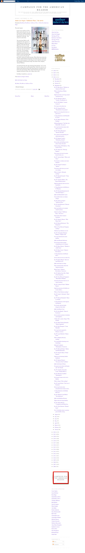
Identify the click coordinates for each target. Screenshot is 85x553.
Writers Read (54, 43)
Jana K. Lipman (55, 504)
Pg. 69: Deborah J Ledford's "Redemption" (60, 374)
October (57, 83)
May (56, 421)
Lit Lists (53, 45)
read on (29, 74)
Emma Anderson (55, 510)
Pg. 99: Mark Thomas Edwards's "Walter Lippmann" (61, 323)
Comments (56, 544)
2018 (54, 440)
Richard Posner (55, 532)
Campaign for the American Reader (42, 8)
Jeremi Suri (54, 534)
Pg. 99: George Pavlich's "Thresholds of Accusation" (61, 109)
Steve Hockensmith (56, 512)
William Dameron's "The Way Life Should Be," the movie (62, 124)
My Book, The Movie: (24, 83)
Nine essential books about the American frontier (61, 266)
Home (32, 96)
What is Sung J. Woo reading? (61, 381)
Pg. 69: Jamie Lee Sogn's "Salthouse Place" (59, 201)
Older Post (46, 96)
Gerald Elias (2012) (56, 496)
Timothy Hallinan (56, 500)
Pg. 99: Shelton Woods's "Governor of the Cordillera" (61, 360)
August (56, 414)
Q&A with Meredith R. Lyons (60, 194)
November (57, 81)
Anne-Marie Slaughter (57, 525)
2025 (54, 72)
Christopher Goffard (56, 517)
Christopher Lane (55, 515)
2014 (54, 449)
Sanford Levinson (56, 527)
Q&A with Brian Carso (59, 309)
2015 (54, 447)
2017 (54, 443)
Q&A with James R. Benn (60, 364)
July (56, 416)
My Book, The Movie (56, 38)
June (56, 418)
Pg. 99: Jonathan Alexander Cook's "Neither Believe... (60, 370)
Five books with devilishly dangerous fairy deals (60, 306)
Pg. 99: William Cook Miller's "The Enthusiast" (61, 395)
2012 (54, 453)
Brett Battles (54, 502)
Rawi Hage (54, 495)
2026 (54, 70)
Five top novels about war (60, 106)
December (57, 79)
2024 (54, 75)
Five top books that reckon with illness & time (61, 127)
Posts (55, 541)
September (57, 85)
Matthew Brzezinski (56, 523)
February (57, 427)
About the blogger (56, 34)
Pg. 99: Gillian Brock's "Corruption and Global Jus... (61, 403)
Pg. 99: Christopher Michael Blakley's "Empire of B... (60, 233)
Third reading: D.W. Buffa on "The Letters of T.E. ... (62, 146)
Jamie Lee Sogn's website (23, 76)
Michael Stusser (55, 519)
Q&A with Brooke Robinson (60, 240)
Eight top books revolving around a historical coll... (62, 95)
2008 (54, 462)
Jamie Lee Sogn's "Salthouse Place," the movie (60, 212)
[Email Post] (39, 89)
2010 (54, 458)
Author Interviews (56, 41)
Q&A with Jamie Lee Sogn (21, 80)
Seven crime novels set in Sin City (62, 257)
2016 (54, 445)
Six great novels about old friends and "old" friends (61, 366)
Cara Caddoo (55, 491)
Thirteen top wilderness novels (61, 230)
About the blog (55, 32)
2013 (54, 451)
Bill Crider (54, 513)
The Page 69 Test (55, 36)
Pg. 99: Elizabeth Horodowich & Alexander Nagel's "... (61, 191)
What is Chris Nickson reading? (61, 292)
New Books (54, 47)
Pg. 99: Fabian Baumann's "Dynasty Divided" (60, 131)
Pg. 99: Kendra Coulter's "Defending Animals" (59, 139)
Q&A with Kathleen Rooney (60, 398)
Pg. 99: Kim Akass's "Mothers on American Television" (61, 88)
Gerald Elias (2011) (56, 498)
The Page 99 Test (55, 39)
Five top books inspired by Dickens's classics (60, 330)
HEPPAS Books (55, 49)
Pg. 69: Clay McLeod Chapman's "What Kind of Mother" (61, 277)
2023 (54, 77)
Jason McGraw (55, 493)
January (56, 429)
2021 (54, 434)
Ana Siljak (54, 508)
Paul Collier (54, 528)
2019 (54, 438)
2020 (54, 436)
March (56, 425)
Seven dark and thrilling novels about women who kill (61, 142)
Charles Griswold (55, 521)
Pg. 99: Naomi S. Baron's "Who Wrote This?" (61, 220)
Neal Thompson (55, 530)
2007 (54, 464)
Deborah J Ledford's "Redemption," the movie (60, 345)
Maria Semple (55, 506)
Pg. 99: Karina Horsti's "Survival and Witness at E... (61, 260)
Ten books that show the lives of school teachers (61, 281)
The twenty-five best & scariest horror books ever (61, 154)
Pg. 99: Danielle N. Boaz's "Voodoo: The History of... (60, 99)
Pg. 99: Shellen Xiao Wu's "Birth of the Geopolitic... (61, 273)
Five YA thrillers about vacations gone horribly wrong (61, 410)
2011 (54, 455)
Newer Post (17, 96)
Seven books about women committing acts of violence (61, 243)
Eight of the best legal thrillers (61, 400)
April (56, 423)
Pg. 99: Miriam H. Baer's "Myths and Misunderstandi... (61, 349)
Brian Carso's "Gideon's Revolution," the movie (60, 270)
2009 (54, 460)
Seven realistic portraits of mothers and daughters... (62, 315)
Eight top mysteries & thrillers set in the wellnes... (61, 289)
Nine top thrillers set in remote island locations (61, 209)
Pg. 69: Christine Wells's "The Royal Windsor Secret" (61, 180)
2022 (54, 432)
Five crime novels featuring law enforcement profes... (61, 135)
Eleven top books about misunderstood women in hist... (61, 387)
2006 (54, 466)
